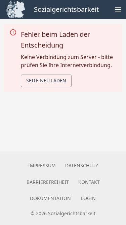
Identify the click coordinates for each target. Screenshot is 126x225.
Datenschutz (81, 165)
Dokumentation (50, 198)
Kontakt (89, 182)
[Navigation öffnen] (118, 9)
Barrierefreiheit (48, 182)
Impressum (42, 165)
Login (88, 198)
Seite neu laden (46, 80)
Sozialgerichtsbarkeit (66, 9)
